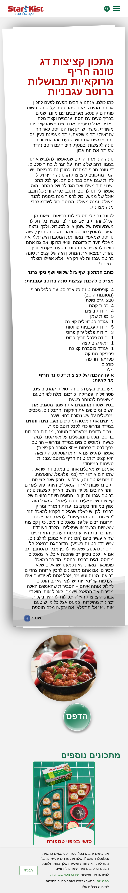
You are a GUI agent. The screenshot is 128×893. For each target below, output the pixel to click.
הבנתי (28, 870)
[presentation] (111, 821)
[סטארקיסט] (26, 10)
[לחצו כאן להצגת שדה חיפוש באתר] (107, 9)
